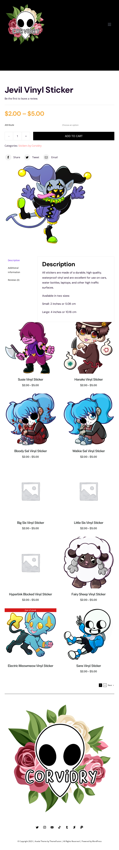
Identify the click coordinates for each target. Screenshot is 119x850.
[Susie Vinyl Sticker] (30, 324)
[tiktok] (59, 827)
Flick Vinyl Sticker (48, 60)
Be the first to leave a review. (21, 98)
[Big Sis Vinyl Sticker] (30, 467)
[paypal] (82, 827)
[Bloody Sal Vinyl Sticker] (30, 395)
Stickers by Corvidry (30, 145)
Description (14, 260)
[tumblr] (67, 827)
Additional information (14, 270)
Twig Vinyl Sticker (9, 60)
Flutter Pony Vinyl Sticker (91, 60)
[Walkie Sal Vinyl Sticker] (88, 395)
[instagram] (45, 827)
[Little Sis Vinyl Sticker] (88, 467)
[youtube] (52, 827)
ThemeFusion (55, 841)
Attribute (9, 124)
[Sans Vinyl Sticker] (88, 610)
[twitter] (37, 827)
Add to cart (74, 136)
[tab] (19, 260)
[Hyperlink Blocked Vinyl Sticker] (30, 538)
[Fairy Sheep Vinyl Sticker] (88, 538)
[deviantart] (74, 827)
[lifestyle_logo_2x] (25, 3)
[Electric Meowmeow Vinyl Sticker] (30, 610)
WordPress (97, 841)
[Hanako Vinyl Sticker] (88, 324)
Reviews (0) (13, 279)
